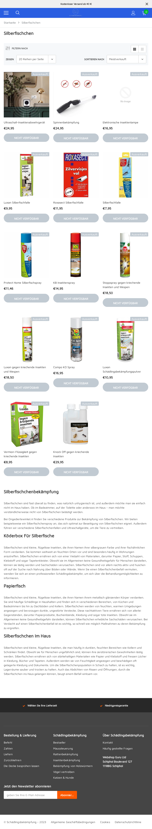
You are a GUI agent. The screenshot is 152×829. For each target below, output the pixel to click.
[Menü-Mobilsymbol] (6, 13)
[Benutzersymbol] (133, 13)
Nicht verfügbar (26, 137)
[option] (76, 4)
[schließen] (147, 4)
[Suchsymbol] (18, 13)
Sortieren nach (94, 59)
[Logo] (75, 13)
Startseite (10, 22)
